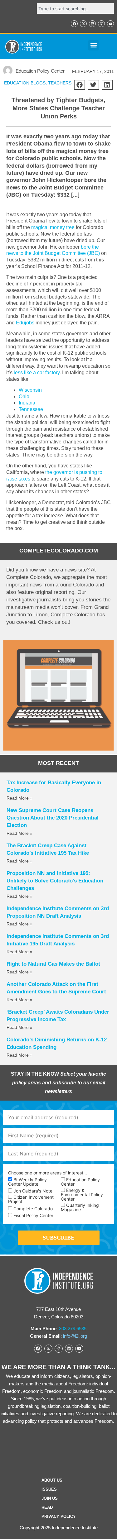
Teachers (59, 82)
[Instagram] (101, 23)
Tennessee (31, 409)
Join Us (49, 1498)
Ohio (24, 396)
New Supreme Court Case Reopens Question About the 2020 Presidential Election (53, 817)
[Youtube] (110, 23)
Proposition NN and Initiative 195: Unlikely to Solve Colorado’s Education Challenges (55, 880)
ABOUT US (51, 1480)
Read (47, 1507)
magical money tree (53, 227)
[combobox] (75, 8)
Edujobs (25, 322)
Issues (49, 1489)
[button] (93, 45)
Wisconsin (30, 390)
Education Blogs (25, 82)
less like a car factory (37, 372)
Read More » (19, 798)
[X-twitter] (83, 23)
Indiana (27, 402)
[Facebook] (74, 23)
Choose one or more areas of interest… (47, 1173)
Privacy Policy (58, 1516)
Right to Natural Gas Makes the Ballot (53, 964)
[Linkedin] (92, 23)
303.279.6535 (72, 1328)
